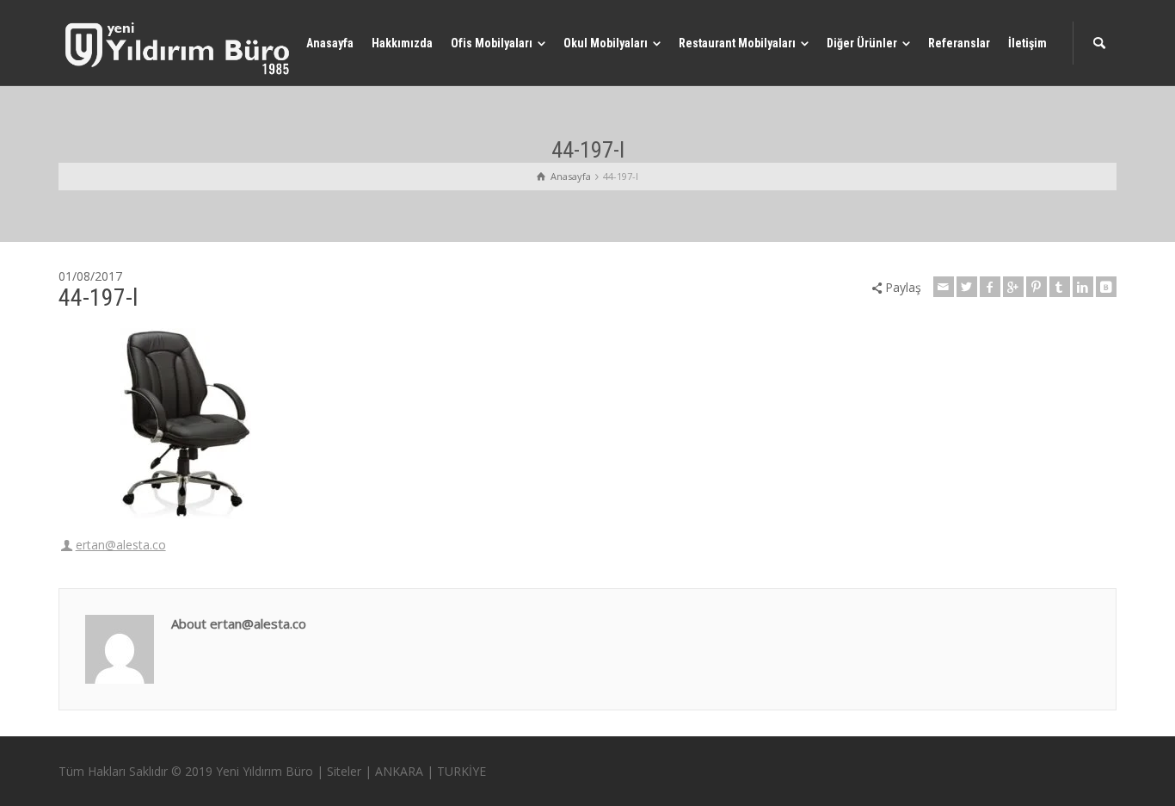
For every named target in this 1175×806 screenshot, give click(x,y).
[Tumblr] (1059, 286)
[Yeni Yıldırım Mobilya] (178, 48)
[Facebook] (990, 286)
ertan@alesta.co (121, 544)
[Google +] (1013, 286)
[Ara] (1099, 43)
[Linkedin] (1083, 286)
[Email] (943, 286)
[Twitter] (967, 286)
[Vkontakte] (1106, 286)
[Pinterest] (1036, 286)
